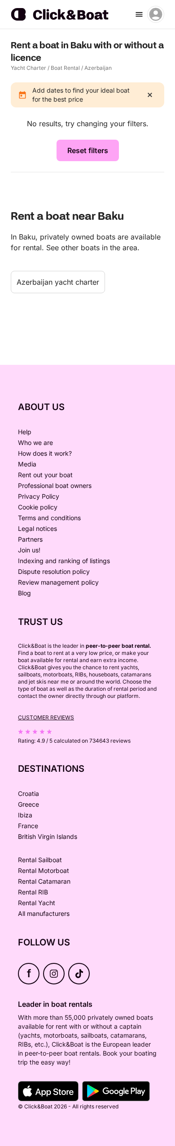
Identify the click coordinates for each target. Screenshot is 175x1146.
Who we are (35, 442)
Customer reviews (46, 717)
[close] (150, 95)
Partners (30, 539)
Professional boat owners (55, 485)
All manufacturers (44, 913)
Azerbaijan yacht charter (58, 282)
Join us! (29, 550)
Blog (24, 593)
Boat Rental (65, 67)
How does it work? (45, 453)
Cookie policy (37, 507)
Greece (28, 804)
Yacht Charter (28, 67)
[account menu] (155, 14)
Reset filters (87, 150)
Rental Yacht (36, 903)
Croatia (28, 793)
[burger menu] (139, 14)
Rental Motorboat (43, 870)
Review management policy (58, 582)
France (28, 826)
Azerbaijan (98, 67)
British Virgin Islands (47, 836)
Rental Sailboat (40, 860)
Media (27, 464)
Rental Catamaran (44, 881)
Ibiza (25, 815)
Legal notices (37, 528)
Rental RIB (33, 892)
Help (24, 432)
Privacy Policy (38, 496)
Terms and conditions (49, 518)
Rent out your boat (45, 475)
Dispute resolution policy (54, 571)
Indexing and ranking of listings (64, 560)
